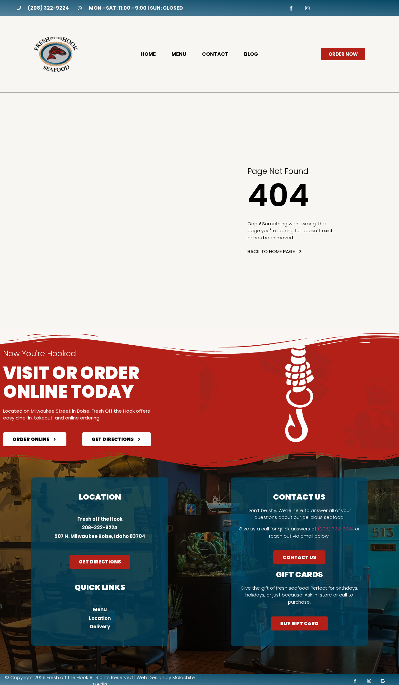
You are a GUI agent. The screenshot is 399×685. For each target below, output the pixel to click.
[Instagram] (307, 8)
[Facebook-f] (291, 8)
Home (148, 54)
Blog (251, 54)
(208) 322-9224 (336, 528)
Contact (215, 54)
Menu (178, 54)
